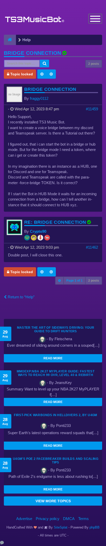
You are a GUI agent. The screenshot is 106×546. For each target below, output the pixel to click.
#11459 (92, 109)
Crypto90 (38, 231)
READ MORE (53, 358)
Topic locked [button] (21, 74)
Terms (83, 518)
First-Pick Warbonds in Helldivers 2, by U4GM (55, 415)
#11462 (92, 247)
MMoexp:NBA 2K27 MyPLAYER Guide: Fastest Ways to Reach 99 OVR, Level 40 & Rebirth (56, 373)
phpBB (95, 527)
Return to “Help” (20, 297)
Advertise (24, 518)
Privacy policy (47, 518)
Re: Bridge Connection (55, 222)
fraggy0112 (39, 98)
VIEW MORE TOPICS (53, 501)
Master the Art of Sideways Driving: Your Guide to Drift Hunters (55, 329)
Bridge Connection (32, 53)
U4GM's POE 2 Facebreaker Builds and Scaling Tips (55, 460)
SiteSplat (60, 527)
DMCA (69, 518)
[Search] (44, 63)
